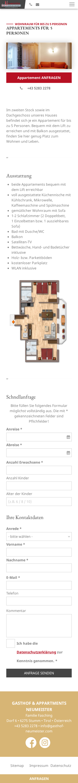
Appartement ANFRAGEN (39, 77)
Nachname (15, 560)
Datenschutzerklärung (36, 652)
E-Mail (11, 577)
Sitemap (17, 765)
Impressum (38, 765)
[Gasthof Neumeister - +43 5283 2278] (30, 4)
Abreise (12, 444)
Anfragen (39, 778)
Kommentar (16, 610)
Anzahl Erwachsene (23, 462)
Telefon (12, 593)
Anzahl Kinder (17, 478)
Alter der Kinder (19, 493)
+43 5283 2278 (38, 88)
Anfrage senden (39, 673)
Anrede (12, 528)
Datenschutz (60, 765)
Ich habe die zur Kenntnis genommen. (40, 652)
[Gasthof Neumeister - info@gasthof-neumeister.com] (37, 4)
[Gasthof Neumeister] (11, 4)
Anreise (12, 429)
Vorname (14, 544)
